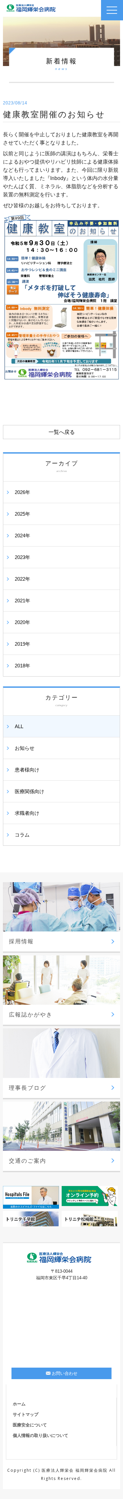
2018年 (22, 665)
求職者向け (27, 813)
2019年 (22, 644)
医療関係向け (29, 791)
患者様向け (27, 769)
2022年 (22, 579)
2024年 (22, 535)
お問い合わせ (64, 1373)
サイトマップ (25, 1414)
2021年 (22, 600)
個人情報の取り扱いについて (40, 1435)
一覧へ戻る (62, 432)
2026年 (22, 492)
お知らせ (24, 748)
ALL (19, 726)
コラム (22, 835)
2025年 (22, 514)
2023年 (22, 557)
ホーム (19, 1403)
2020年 (22, 622)
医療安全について (30, 1424)
